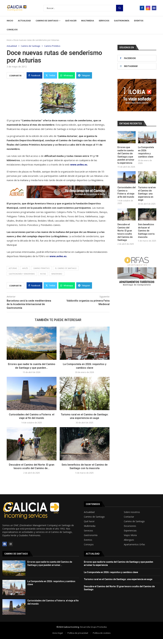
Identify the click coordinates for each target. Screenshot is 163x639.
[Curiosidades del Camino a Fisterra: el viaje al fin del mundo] (32, 393)
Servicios (104, 20)
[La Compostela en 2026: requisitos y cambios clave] (85, 343)
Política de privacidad (77, 633)
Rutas (43, 274)
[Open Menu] (154, 8)
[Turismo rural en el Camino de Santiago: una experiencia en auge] (85, 393)
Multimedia (87, 20)
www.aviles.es (78, 164)
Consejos (12, 29)
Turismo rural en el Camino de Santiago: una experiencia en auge (147, 193)
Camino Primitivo (41, 268)
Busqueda (119, 8)
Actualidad (24, 20)
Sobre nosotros (132, 512)
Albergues (129, 540)
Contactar (129, 517)
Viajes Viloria (130, 535)
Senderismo (56, 274)
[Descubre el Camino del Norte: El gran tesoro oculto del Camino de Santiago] (32, 443)
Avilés (25, 268)
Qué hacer (70, 20)
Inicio (10, 20)
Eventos (138, 20)
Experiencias (130, 530)
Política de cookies (102, 633)
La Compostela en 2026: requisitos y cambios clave (146, 152)
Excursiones (130, 526)
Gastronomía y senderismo (22, 274)
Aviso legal (57, 633)
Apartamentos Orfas (134, 544)
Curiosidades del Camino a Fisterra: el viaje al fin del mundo (126, 192)
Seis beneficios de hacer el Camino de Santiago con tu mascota (146, 230)
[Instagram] (148, 8)
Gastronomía (121, 20)
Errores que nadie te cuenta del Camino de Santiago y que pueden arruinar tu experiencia (125, 155)
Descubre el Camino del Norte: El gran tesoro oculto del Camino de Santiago (125, 232)
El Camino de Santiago (66, 268)
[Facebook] (142, 8)
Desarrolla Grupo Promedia (93, 626)
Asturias (13, 268)
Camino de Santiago (47, 20)
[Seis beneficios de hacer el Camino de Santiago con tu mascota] (85, 443)
